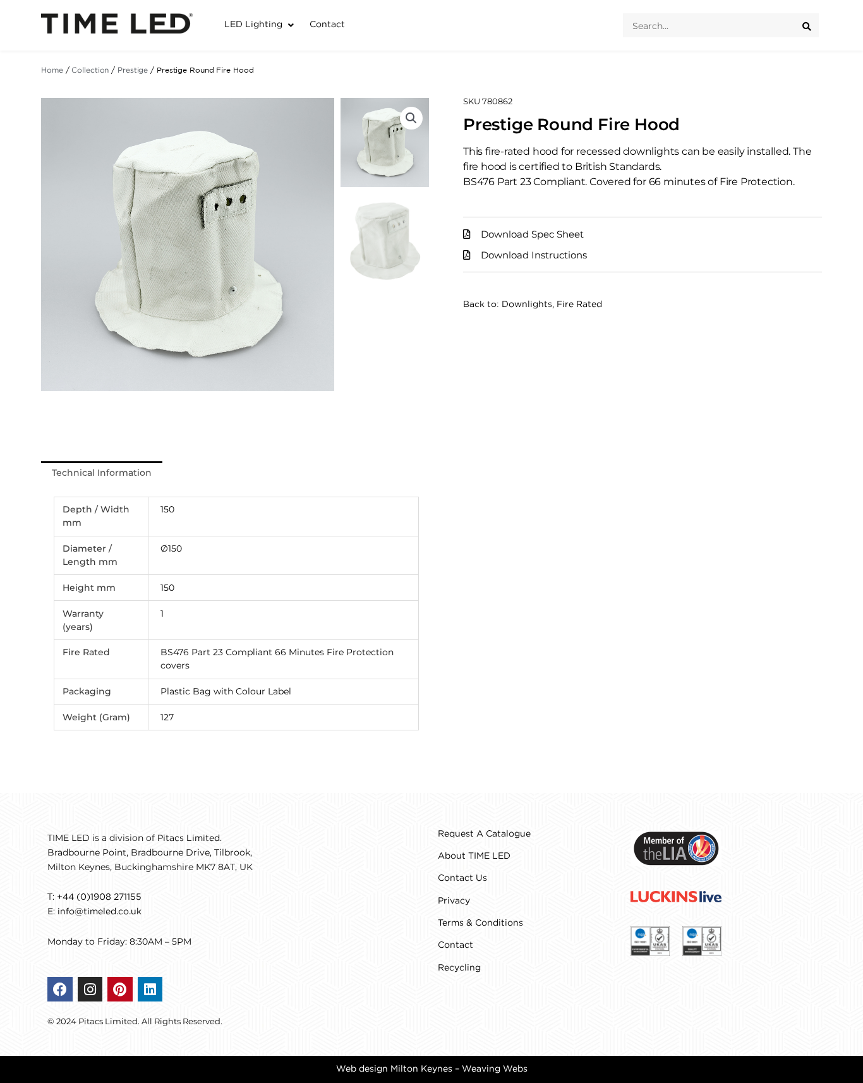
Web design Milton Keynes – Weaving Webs (432, 1069)
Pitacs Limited (188, 838)
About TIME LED (474, 856)
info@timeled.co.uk (99, 912)
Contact (455, 945)
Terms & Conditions (480, 923)
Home (52, 70)
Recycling (459, 968)
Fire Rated (579, 304)
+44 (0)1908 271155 (99, 897)
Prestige (133, 70)
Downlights (527, 304)
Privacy (454, 901)
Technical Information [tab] (102, 472)
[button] (260, 25)
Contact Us (462, 878)
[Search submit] (810, 25)
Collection (90, 70)
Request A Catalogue (484, 834)
